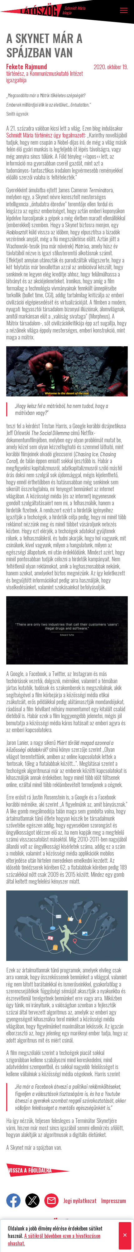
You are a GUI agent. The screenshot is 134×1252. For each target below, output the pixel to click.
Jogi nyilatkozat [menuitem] (80, 1201)
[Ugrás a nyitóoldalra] (31, 10)
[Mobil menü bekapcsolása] (124, 10)
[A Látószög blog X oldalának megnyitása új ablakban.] (32, 1200)
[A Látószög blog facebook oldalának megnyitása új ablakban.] (13, 1200)
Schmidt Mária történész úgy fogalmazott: (46, 135)
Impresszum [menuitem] (113, 1201)
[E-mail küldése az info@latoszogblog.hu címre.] (51, 1200)
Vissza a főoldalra (30, 1170)
